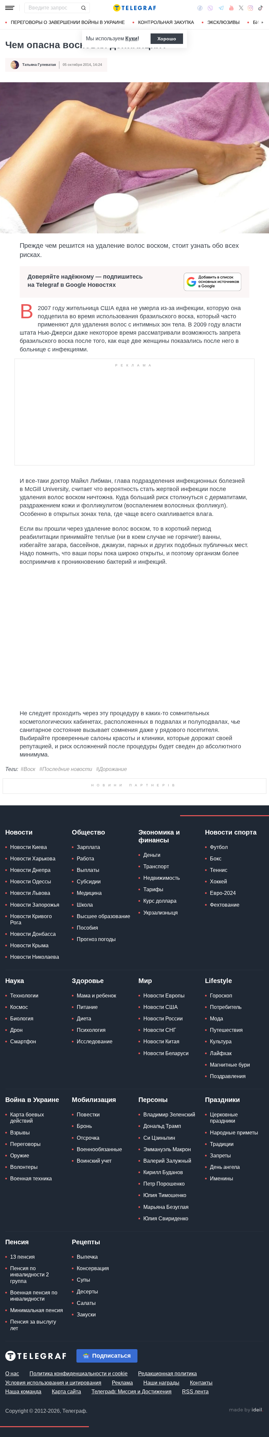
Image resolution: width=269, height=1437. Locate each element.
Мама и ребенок (96, 995)
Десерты (87, 1291)
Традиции (222, 1144)
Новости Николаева (34, 957)
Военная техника (31, 1178)
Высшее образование (103, 916)
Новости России (163, 1018)
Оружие (19, 1155)
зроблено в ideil (246, 1410)
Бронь (84, 1126)
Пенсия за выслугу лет (33, 1325)
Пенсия (17, 1242)
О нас (12, 1373)
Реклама (122, 1383)
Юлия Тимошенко (164, 1195)
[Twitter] (241, 8)
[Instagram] (250, 8)
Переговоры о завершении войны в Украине (68, 22)
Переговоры (25, 1144)
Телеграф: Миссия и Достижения (132, 1391)
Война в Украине (32, 1099)
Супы (83, 1280)
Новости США (160, 1007)
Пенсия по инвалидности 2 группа (29, 1275)
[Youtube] (231, 8)
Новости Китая (161, 1041)
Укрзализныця (160, 912)
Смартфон (23, 1041)
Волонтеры (24, 1167)
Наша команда (23, 1391)
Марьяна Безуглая (166, 1207)
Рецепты (86, 1242)
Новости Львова (30, 893)
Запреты (220, 1155)
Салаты (86, 1303)
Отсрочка (88, 1138)
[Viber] (210, 8)
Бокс (215, 858)
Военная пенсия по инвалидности (33, 1296)
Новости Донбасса (33, 934)
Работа (85, 858)
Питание (87, 1007)
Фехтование (224, 905)
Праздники (222, 1099)
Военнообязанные (99, 1149)
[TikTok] (260, 8)
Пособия (87, 928)
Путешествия (226, 1030)
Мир (145, 980)
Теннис (218, 870)
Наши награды (161, 1383)
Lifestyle (218, 980)
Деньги (151, 855)
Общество (88, 832)
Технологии (24, 995)
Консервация (93, 1268)
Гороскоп (221, 995)
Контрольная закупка (166, 22)
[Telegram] (221, 8)
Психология (91, 1030)
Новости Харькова (32, 858)
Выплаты (88, 870)
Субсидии (89, 881)
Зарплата (88, 847)
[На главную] (134, 7)
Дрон (16, 1030)
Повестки (88, 1114)
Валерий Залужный (167, 1161)
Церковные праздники (224, 1118)
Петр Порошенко (164, 1184)
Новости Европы (164, 995)
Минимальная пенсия (36, 1310)
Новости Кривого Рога (31, 919)
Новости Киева (28, 847)
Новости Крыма (29, 945)
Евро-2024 (223, 893)
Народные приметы (234, 1132)
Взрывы (20, 1132)
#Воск (28, 769)
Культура (221, 1041)
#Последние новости (65, 769)
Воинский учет (94, 1161)
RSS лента (195, 1391)
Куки (131, 38)
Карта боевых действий (27, 1118)
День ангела (225, 1167)
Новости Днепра (30, 870)
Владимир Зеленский (169, 1114)
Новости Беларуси (166, 1053)
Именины (221, 1178)
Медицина (89, 893)
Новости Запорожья (34, 905)
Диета (84, 1018)
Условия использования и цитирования (53, 1383)
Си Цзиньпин (159, 1138)
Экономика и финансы (159, 836)
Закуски (86, 1314)
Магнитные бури (230, 1065)
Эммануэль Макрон (167, 1149)
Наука (14, 980)
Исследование (95, 1041)
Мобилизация (94, 1099)
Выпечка (87, 1257)
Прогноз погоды (96, 939)
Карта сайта (66, 1391)
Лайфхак (221, 1053)
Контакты (201, 1383)
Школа (85, 905)
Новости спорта (231, 832)
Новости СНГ (159, 1030)
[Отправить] (83, 8)
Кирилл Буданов (163, 1172)
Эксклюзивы (223, 22)
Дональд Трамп (162, 1126)
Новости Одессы (30, 881)
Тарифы (153, 889)
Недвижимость (161, 878)
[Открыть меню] (9, 7)
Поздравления (228, 1076)
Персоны (153, 1099)
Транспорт (156, 866)
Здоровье (88, 980)
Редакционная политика (167, 1373)
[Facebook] (200, 8)
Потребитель (225, 1007)
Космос (19, 1007)
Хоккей (218, 881)
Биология (21, 1018)
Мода (216, 1018)
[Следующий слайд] (262, 22)
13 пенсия (22, 1257)
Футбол (219, 847)
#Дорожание (111, 769)
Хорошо (166, 38)
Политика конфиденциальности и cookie (79, 1373)
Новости (18, 832)
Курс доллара (159, 901)
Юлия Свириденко (165, 1218)
